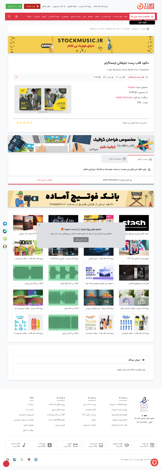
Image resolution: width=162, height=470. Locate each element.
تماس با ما (30, 409)
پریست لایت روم (89, 404)
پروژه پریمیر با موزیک (119, 409)
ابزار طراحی (107, 16)
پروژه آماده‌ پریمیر (85, 6)
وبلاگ (29, 16)
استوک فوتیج (72, 6)
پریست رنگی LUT (89, 414)
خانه (125, 16)
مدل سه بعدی (75, 16)
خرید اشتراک (32, 6)
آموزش (44, 16)
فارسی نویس (60, 425)
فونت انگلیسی (53, 16)
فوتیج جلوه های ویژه (119, 414)
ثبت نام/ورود (14, 6)
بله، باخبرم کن (81, 240)
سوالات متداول (28, 430)
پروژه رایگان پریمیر (58, 409)
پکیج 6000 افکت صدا (57, 419)
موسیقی (65, 16)
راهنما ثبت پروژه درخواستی (24, 419)
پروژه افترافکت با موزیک (118, 404)
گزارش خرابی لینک (44, 180)
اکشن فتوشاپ (90, 409)
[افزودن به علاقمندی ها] (16, 77)
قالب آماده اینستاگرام (119, 425)
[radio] (31, 123)
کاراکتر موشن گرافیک (119, 419)
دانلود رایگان (46, 6)
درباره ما (31, 404)
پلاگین (37, 16)
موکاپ (97, 16)
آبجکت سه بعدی (89, 425)
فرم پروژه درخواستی (26, 414)
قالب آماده (118, 16)
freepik (131, 87)
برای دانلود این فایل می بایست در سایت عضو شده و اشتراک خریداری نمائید (117, 169)
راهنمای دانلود (29, 425)
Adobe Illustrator (124, 97)
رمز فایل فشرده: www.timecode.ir (117, 180)
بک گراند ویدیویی (59, 6)
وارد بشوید (121, 369)
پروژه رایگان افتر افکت (57, 404)
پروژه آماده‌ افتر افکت (100, 6)
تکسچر (90, 16)
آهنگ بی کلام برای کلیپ (56, 414)
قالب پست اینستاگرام (136, 77)
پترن (84, 16)
